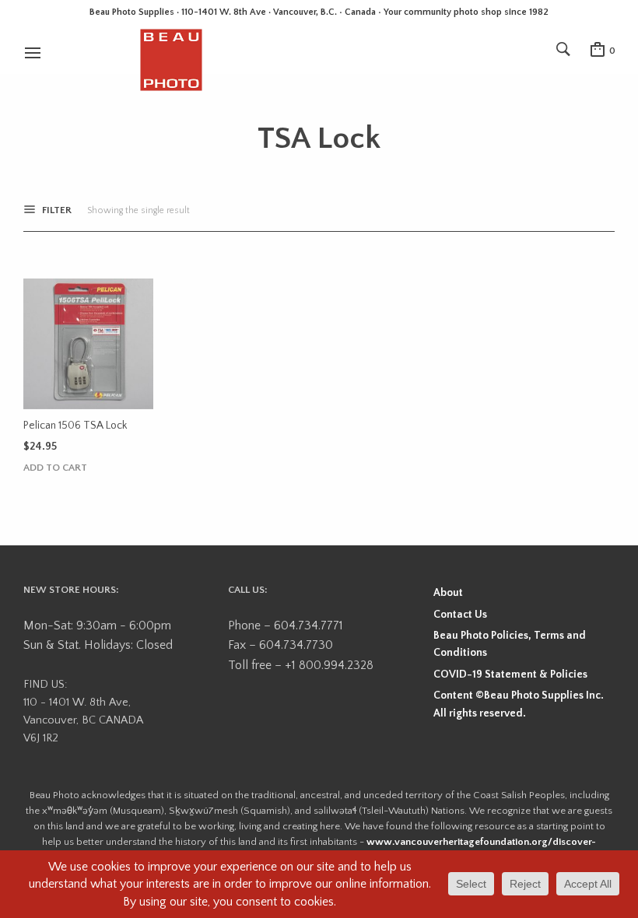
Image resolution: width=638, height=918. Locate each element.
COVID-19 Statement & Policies (510, 674)
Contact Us (460, 614)
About (448, 593)
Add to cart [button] (55, 468)
